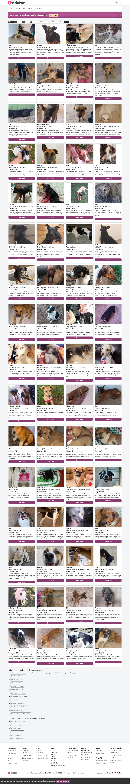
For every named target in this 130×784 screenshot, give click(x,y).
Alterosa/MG (17, 710)
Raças (53, 756)
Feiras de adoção (16, 735)
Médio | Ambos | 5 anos (50, 131)
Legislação (54, 763)
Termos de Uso (12, 763)
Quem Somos (12, 750)
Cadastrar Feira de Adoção (116, 761)
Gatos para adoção (16, 725)
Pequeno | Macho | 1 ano (21, 372)
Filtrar (66, 22)
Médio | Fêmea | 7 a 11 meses (20, 132)
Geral (52, 750)
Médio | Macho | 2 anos (108, 211)
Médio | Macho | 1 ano (79, 210)
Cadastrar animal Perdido (72, 751)
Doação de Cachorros (39, 751)
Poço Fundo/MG (18, 693)
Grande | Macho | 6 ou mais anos (50, 171)
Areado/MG (16, 700)
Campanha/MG (17, 703)
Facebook (109, 773)
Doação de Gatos (41, 755)
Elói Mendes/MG (18, 676)
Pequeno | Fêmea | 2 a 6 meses (79, 412)
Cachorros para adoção (18, 721)
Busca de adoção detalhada (27, 759)
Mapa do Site (12, 756)
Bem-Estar (54, 761)
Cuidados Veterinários (58, 765)
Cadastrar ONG (100, 753)
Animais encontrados (17, 731)
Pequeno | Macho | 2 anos (79, 331)
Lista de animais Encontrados (86, 758)
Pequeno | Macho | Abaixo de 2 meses (79, 574)
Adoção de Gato (27, 755)
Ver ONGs (99, 750)
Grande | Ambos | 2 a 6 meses (108, 453)
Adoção (53, 759)
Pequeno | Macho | (79, 251)
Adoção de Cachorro (25, 751)
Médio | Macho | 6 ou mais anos (108, 655)
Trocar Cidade (54, 15)
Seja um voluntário (101, 760)
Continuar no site (63, 781)
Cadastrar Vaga (101, 763)
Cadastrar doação (42, 758)
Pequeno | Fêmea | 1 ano (79, 131)
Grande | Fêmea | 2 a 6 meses (49, 454)
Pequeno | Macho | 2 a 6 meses (49, 210)
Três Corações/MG (19, 707)
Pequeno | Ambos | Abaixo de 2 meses (79, 50)
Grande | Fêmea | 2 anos (21, 89)
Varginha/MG (17, 689)
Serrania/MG (17, 686)
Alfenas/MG (16, 682)
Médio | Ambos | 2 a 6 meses (21, 655)
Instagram (100, 773)
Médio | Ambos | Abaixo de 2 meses (79, 90)
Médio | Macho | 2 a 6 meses (21, 171)
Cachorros (54, 752)
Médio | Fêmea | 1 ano (20, 51)
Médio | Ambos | (19, 495)
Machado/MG (17, 679)
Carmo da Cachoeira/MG (20, 713)
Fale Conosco (12, 753)
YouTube (119, 773)
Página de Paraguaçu (17, 738)
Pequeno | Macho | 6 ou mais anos (79, 535)
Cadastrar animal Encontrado (86, 753)
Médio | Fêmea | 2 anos (50, 51)
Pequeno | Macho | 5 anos (50, 656)
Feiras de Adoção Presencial (115, 751)
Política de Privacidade (11, 760)
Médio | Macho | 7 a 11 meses (78, 373)
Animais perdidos (16, 728)
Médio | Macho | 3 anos (79, 614)
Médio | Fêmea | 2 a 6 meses (107, 252)
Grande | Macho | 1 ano (79, 171)
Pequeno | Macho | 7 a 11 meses (20, 413)
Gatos (53, 754)
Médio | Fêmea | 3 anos (108, 91)
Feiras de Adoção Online (115, 756)
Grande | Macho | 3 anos (50, 89)
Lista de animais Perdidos (72, 756)
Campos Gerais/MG (19, 696)
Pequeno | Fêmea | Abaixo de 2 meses (108, 51)
